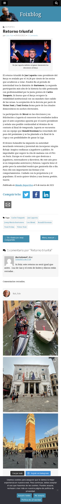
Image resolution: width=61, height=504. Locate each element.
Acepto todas (24, 495)
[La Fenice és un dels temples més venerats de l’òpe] (30, 384)
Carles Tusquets (18, 218)
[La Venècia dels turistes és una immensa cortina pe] (30, 328)
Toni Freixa (9, 227)
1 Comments (33, 35)
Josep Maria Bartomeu (14, 222)
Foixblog (30, 14)
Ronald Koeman (45, 222)
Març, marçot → (49, 238)
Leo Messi (31, 222)
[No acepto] (57, 490)
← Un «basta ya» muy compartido (14, 239)
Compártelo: (12, 194)
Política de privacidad (31, 500)
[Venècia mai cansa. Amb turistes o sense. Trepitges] (30, 441)
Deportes (9, 27)
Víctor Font (22, 227)
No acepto (39, 495)
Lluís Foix (9, 35)
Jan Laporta (32, 218)
